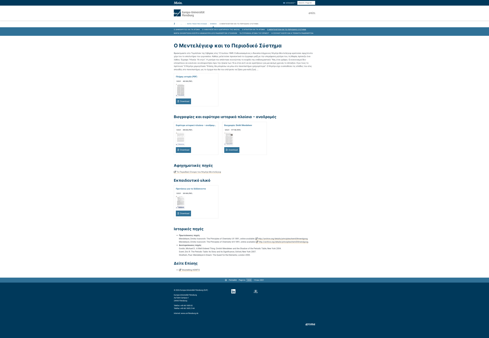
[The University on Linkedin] (233, 291)
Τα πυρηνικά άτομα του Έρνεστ (254, 33)
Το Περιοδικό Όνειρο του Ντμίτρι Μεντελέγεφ (199, 172)
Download (184, 101)
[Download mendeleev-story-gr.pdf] (180, 90)
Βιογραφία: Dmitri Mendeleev (238, 125)
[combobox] (306, 3)
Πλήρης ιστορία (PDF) (186, 76)
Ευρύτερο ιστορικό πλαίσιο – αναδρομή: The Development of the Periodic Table (196, 125)
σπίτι (312, 13)
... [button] (181, 24)
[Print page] (226, 280)
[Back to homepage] (189, 13)
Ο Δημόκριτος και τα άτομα (187, 29)
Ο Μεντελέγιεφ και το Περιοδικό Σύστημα (286, 29)
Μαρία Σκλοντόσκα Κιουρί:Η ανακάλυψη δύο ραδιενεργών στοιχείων (205, 33)
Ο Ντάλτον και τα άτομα (253, 29)
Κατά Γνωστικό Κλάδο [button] (197, 24)
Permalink (233, 280)
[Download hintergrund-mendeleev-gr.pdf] (180, 138)
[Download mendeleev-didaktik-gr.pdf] (180, 202)
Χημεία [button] (213, 24)
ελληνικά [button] (290, 3)
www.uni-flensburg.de (189, 313)
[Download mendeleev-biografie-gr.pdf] (228, 138)
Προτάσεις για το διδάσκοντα (191, 189)
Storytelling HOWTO (191, 270)
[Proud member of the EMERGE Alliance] (255, 291)
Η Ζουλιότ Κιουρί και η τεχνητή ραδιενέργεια (292, 33)
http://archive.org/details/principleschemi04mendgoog (283, 238)
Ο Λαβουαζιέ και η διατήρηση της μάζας (221, 29)
